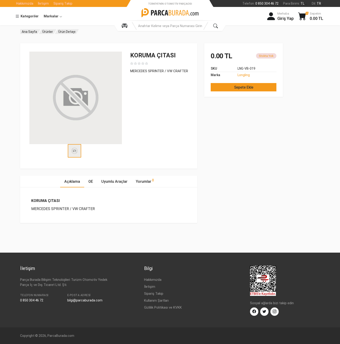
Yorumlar (145, 181)
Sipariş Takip (62, 3)
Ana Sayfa (29, 32)
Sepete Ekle (243, 87)
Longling (244, 75)
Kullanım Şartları (156, 300)
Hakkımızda (24, 3)
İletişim (43, 3)
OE (90, 181)
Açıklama (72, 181)
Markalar (51, 16)
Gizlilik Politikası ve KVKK (163, 307)
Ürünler (47, 32)
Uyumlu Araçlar (114, 181)
